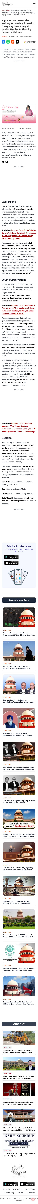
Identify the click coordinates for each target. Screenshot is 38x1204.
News (8, 10)
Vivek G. (5, 36)
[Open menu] (34, 3)
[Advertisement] (19, 81)
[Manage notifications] (33, 1199)
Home (3, 10)
